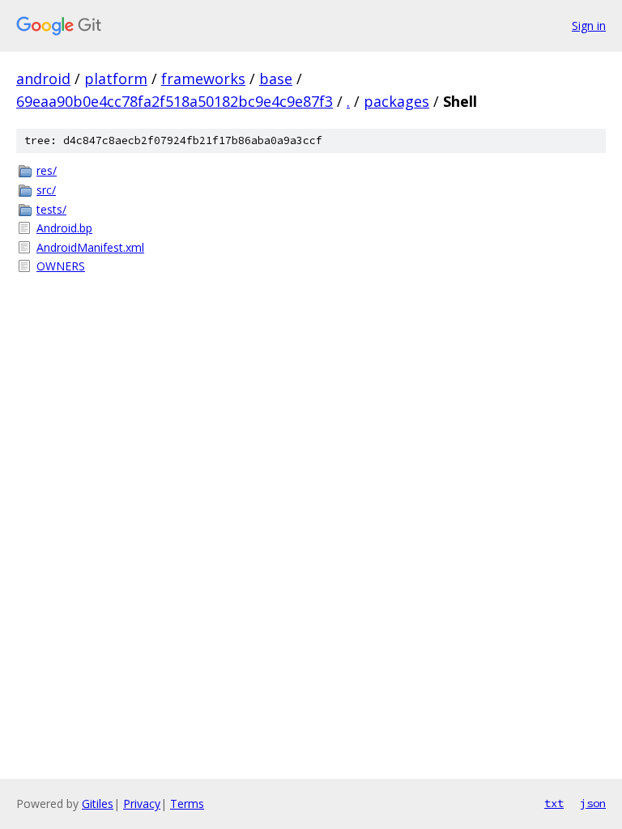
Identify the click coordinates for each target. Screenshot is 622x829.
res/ (46, 170)
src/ (46, 190)
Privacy (141, 803)
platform (115, 78)
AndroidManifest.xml (90, 247)
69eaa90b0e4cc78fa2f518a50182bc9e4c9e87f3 (174, 101)
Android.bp (64, 228)
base (275, 78)
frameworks (203, 78)
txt (554, 803)
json (593, 803)
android (43, 78)
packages (396, 101)
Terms (187, 803)
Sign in (589, 25)
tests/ (51, 209)
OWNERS (60, 266)
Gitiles (97, 803)
